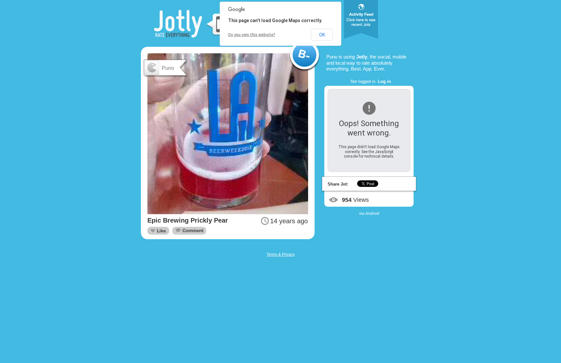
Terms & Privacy (281, 254)
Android (372, 213)
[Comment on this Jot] (189, 231)
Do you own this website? (251, 34)
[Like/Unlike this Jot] (158, 231)
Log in (384, 81)
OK (322, 34)
